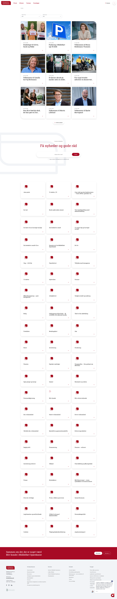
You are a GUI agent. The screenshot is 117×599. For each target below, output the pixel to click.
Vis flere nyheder (59, 122)
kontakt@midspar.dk (10, 578)
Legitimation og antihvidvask (95, 573)
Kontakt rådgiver (72, 570)
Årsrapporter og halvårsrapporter (33, 585)
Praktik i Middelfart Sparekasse (54, 573)
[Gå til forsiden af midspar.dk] (6, 3)
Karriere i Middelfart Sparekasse (54, 570)
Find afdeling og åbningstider (74, 572)
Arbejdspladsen (51, 575)
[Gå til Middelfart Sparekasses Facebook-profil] (6, 585)
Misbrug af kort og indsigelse (95, 577)
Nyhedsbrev (71, 577)
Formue (28, 3)
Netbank (108, 3)
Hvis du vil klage (72, 581)
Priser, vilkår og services (94, 570)
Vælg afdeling (24, 14)
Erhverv (21, 3)
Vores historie (29, 570)
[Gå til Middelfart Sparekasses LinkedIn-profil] (11, 585)
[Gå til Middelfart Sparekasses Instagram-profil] (9, 585)
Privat (15, 3)
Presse (70, 579)
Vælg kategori (45, 14)
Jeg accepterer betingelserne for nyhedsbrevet (59, 159)
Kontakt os (107, 553)
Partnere (29, 579)
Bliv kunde (98, 553)
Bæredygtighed (30, 577)
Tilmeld (75, 154)
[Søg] (114, 3)
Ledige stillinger (51, 572)
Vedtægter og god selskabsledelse (33, 575)
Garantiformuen (93, 572)
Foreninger (36, 3)
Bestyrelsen (29, 573)
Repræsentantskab (30, 572)
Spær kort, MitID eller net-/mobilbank (97, 575)
